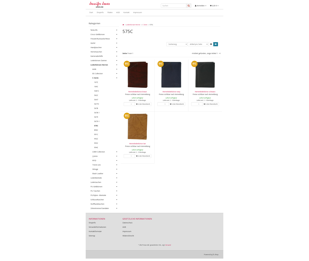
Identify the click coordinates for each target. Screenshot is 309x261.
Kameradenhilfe (97, 56)
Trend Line (96, 165)
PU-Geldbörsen (96, 186)
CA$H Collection (98, 152)
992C (96, 139)
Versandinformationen (97, 227)
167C (96, 82)
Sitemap (92, 236)
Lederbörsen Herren (133, 25)
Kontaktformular (95, 231)
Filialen (110, 12)
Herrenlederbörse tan (137, 143)
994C (96, 147)
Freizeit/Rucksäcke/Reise (100, 39)
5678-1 (97, 112)
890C (96, 130)
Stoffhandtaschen (97, 204)
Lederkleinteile (96, 178)
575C (96, 126)
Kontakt (126, 12)
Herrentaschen (96, 52)
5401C (96, 91)
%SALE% (94, 30)
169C (96, 86)
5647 (96, 99)
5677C (96, 104)
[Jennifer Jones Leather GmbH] (109, 5)
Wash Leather (97, 173)
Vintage (95, 169)
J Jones (95, 156)
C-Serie (145, 25)
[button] (211, 44)
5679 (96, 117)
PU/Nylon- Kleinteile (98, 195)
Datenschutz (127, 223)
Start (91, 12)
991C (96, 134)
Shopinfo (100, 12)
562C (96, 95)
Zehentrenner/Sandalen (100, 208)
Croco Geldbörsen (98, 34)
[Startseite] (123, 25)
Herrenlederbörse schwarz (205, 91)
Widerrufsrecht (128, 236)
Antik (94, 69)
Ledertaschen (96, 182)
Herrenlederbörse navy (171, 91)
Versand (168, 245)
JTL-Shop (215, 255)
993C (96, 143)
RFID (94, 160)
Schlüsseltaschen (97, 199)
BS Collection (97, 73)
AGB (118, 12)
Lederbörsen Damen (99, 60)
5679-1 (97, 121)
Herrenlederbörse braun (137, 91)
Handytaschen (96, 47)
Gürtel (93, 43)
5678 (96, 108)
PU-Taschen (95, 191)
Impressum (137, 12)
